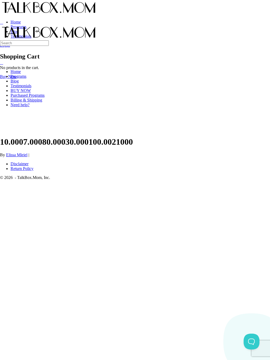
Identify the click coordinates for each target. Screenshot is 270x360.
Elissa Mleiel (16, 155)
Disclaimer (19, 164)
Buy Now (8, 76)
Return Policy (22, 168)
